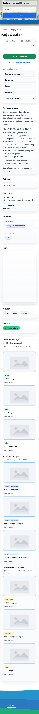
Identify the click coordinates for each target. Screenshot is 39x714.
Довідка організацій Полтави (16, 3)
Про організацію (12, 74)
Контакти (9, 80)
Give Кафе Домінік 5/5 (12, 183)
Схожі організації (12, 98)
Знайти (19, 15)
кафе (8, 238)
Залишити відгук (11, 328)
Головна (5, 30)
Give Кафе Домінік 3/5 (8, 183)
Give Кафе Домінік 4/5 (10, 183)
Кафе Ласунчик (10, 413)
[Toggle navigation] (5, 22)
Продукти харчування (15, 226)
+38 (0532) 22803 (10, 208)
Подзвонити (21, 56)
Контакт (11, 705)
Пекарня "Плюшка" (11, 490)
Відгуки (8, 92)
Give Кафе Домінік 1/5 (4, 183)
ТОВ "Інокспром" (10, 379)
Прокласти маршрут (22, 62)
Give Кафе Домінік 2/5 (6, 183)
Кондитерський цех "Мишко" (16, 557)
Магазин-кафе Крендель (14, 524)
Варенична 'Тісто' (11, 447)
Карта (7, 86)
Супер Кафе (8, 671)
